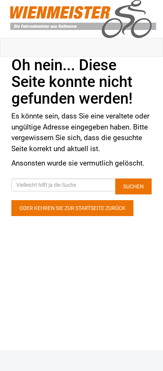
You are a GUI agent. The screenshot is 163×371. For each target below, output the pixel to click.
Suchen (133, 186)
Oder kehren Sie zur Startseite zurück (72, 208)
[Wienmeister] (83, 19)
